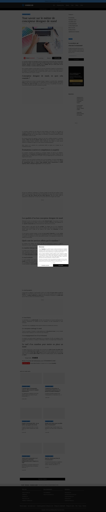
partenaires (43, 248)
